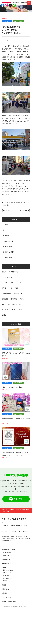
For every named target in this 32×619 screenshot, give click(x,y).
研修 (20, 309)
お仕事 (4, 272)
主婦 (19, 282)
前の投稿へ (8, 210)
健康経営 (5, 299)
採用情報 (4, 585)
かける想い (6, 235)
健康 (16, 288)
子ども (21, 299)
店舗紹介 (5, 581)
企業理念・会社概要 (8, 570)
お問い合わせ (5, 593)
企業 (6, 202)
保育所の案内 (5, 589)
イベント (7, 21)
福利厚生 (7, 205)
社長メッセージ (7, 573)
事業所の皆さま (8, 246)
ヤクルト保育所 (14, 272)
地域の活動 (6, 575)
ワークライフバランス (8, 282)
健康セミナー (17, 293)
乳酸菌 (4, 288)
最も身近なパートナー (9, 309)
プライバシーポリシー (7, 597)
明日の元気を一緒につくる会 (11, 304)
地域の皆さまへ (6, 559)
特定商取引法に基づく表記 (9, 601)
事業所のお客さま (7, 555)
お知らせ (6, 230)
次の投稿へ (24, 210)
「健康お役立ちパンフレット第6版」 (13, 387)
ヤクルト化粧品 (7, 277)
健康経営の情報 (18, 21)
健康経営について (6, 563)
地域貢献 (12, 202)
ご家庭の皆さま (8, 241)
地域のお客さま (7, 552)
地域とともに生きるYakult (8, 549)
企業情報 (4, 567)
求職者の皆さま (8, 257)
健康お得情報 (6, 293)
